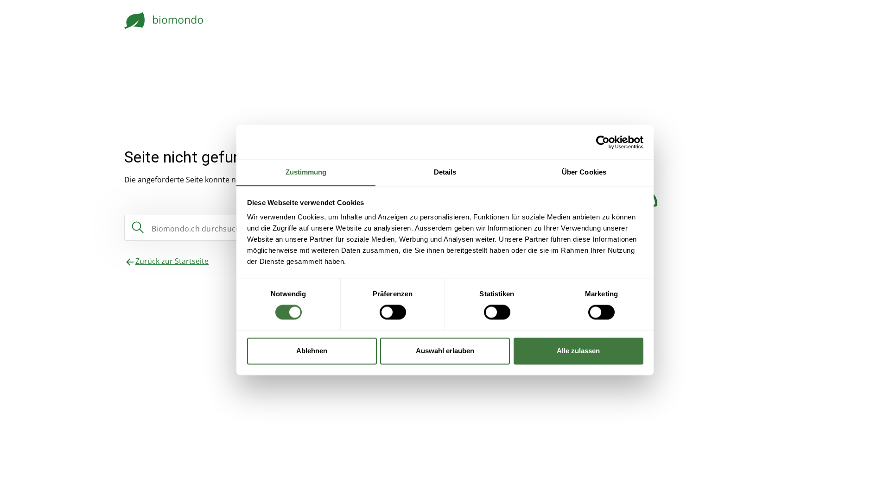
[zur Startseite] (164, 20)
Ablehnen (311, 351)
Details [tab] (445, 172)
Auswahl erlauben (445, 351)
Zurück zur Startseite (172, 261)
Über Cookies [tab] (584, 172)
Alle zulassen (578, 351)
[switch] (393, 312)
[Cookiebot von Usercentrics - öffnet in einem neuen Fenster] (602, 142)
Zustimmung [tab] (306, 172)
